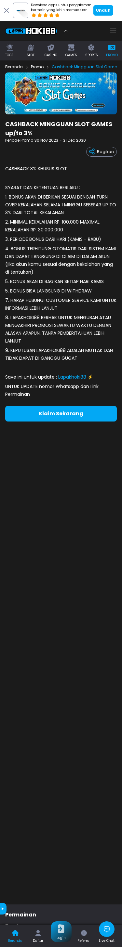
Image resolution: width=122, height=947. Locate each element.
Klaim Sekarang (61, 413)
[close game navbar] (65, 31)
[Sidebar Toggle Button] (113, 31)
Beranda (14, 67)
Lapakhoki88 (72, 377)
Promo (37, 67)
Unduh (103, 10)
